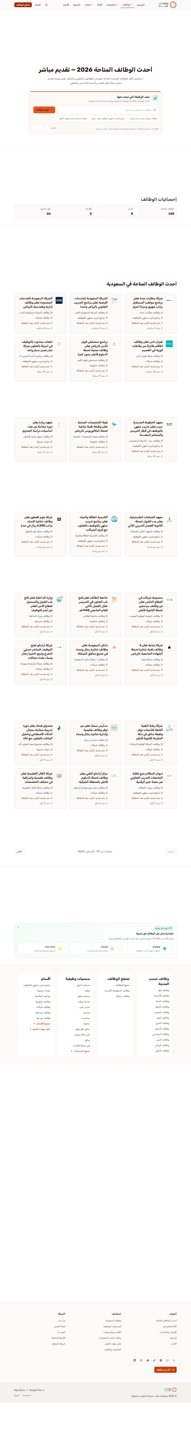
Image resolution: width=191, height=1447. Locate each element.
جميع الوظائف (122, 985)
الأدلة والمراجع (170, 1326)
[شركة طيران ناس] (169, 344)
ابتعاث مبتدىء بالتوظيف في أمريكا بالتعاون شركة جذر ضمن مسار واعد (37, 346)
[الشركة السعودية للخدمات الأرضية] (114, 300)
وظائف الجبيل (162, 1006)
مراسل (86, 1012)
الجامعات (111, 4)
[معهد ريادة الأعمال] (59, 424)
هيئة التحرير (59, 1326)
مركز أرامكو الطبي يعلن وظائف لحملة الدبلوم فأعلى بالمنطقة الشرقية (93, 778)
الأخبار (66, 4)
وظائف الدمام (162, 1028)
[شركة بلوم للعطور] (59, 519)
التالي (19, 851)
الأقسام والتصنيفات (112, 1332)
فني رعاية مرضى (82, 1034)
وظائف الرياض (162, 1045)
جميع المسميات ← (80, 1051)
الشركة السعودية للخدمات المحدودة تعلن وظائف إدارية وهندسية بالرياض (36, 302)
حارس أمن (85, 1007)
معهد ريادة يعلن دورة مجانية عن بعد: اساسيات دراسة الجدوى (37, 426)
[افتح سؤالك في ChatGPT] (46, 128)
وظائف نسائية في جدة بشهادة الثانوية (73, 118)
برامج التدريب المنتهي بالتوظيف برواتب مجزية (108, 118)
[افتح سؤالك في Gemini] (34, 128)
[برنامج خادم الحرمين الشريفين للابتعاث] (59, 344)
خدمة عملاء (84, 1001)
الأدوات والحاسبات (168, 1332)
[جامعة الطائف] (114, 599)
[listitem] (174, 1360)
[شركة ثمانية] (169, 647)
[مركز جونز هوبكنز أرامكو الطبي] (114, 775)
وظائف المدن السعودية (110, 1338)
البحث (38, 4)
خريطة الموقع (59, 1343)
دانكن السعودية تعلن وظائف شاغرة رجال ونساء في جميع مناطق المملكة (92, 649)
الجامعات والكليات (112, 1349)
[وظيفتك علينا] (168, 4)
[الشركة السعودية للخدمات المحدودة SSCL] (59, 300)
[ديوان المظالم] (169, 775)
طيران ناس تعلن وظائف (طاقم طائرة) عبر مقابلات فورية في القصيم (147, 346)
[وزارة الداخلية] (59, 599)
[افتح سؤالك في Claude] (40, 128)
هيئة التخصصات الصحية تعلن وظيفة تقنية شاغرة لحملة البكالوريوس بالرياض (91, 426)
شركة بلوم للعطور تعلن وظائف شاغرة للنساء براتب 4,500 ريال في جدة (37, 521)
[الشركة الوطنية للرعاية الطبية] (169, 728)
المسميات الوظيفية (112, 1326)
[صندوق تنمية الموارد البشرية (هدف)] (59, 728)
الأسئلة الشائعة (58, 1338)
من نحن (61, 1320)
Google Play (35, 1390)
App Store (19, 1390)
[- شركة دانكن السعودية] (114, 647)
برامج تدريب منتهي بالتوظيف (146, 317)
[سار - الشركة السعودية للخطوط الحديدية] (169, 424)
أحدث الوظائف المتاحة (166, 1320)
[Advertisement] (95, 44)
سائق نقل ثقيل (82, 1029)
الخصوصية (27, 1395)
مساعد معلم (83, 996)
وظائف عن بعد (43, 1018)
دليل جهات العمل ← (40, 1029)
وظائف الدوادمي (160, 1034)
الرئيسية (141, 4)
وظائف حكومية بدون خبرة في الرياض (143, 118)
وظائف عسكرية (42, 621)
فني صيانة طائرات (81, 1045)
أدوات (88, 4)
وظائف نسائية (123, 996)
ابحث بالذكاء (42, 109)
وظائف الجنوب (161, 1012)
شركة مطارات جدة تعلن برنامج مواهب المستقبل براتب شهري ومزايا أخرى (148, 302)
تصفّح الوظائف (23, 4)
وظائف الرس (162, 1039)
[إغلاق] (18, 927)
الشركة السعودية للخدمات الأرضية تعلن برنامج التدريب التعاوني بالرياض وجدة (91, 302)
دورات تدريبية (43, 441)
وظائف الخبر (163, 1017)
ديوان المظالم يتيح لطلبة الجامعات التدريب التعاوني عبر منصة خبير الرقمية (146, 778)
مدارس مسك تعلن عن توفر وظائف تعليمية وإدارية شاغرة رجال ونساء (92, 730)
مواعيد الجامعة (42, 996)
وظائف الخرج (162, 1023)
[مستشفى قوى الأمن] (114, 344)
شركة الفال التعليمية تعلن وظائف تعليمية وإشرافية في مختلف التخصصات (37, 778)
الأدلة (99, 4)
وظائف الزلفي (162, 1050)
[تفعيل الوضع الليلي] (46, 4)
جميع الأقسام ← (42, 1023)
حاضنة (87, 1023)
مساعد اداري (83, 985)
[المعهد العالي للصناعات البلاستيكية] (169, 519)
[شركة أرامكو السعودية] (59, 647)
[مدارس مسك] (114, 728)
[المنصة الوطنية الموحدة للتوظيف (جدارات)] (169, 599)
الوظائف (127, 4)
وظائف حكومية (97, 365)
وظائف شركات (42, 317)
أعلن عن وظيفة (164, 1369)
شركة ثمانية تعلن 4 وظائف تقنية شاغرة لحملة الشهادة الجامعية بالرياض (147, 649)
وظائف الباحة (162, 1001)
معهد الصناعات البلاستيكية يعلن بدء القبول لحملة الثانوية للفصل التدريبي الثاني (145, 521)
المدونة (76, 4)
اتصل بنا (61, 1332)
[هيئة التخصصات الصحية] (114, 424)
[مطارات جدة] (169, 300)
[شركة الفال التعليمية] (59, 775)
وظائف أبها (163, 990)
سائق (87, 1040)
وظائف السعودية (113, 1320)
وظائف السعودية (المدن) (117, 990)
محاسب (86, 1018)
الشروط (17, 1395)
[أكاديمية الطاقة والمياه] (114, 519)
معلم (87, 990)
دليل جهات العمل (113, 1343)
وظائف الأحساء (161, 995)
